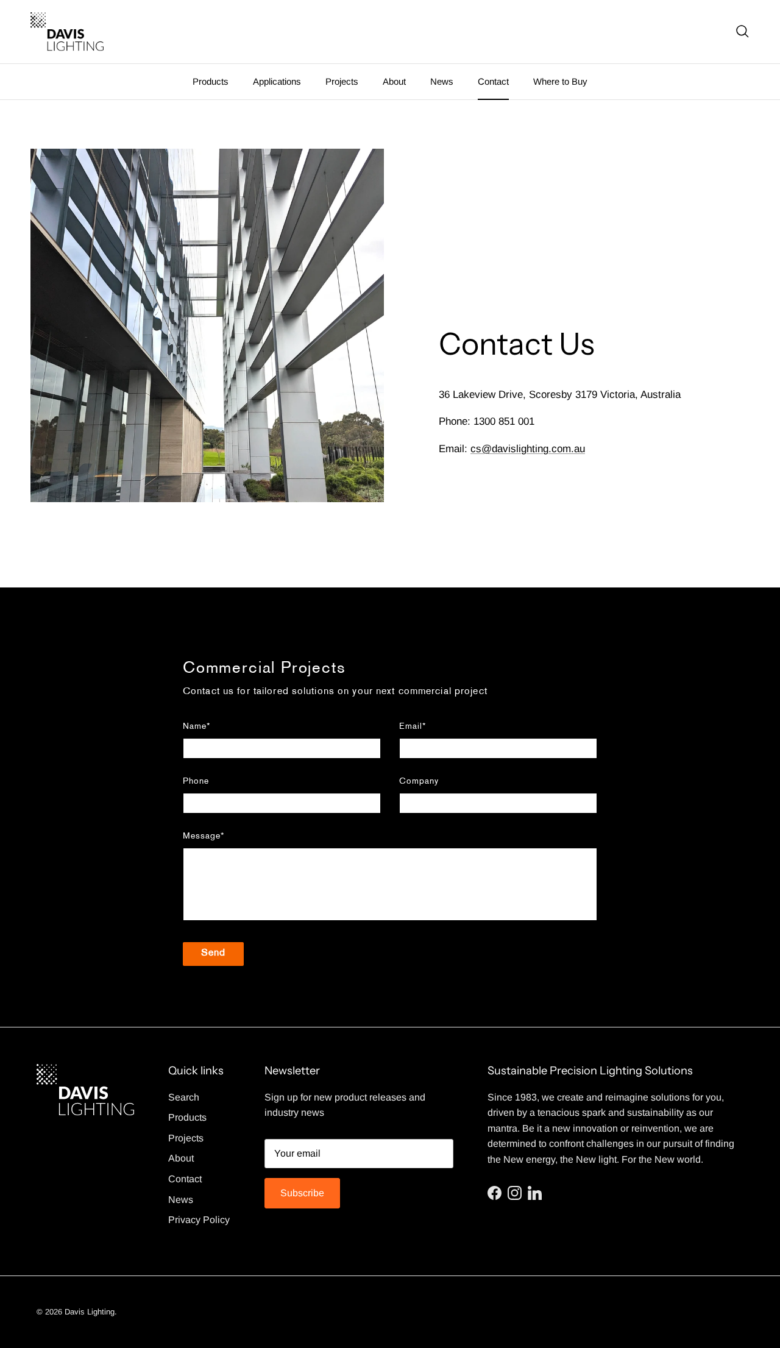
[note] (390, 701)
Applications (277, 81)
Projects (341, 81)
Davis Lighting (90, 1311)
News (441, 81)
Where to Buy (560, 81)
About (394, 81)
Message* (203, 836)
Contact (493, 81)
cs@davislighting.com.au (527, 449)
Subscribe (302, 1193)
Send (213, 953)
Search (183, 1097)
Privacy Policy (199, 1220)
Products (211, 81)
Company (419, 782)
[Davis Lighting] (67, 31)
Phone (196, 782)
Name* (196, 727)
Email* (412, 727)
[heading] (390, 669)
